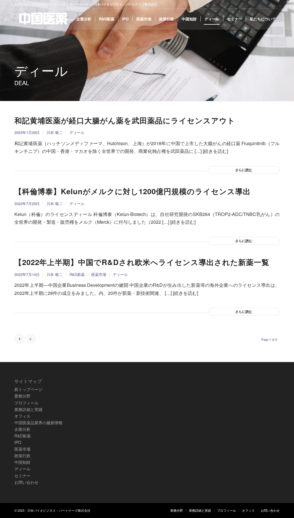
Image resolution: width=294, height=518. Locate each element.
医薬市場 (98, 274)
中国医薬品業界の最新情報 (38, 422)
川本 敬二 (55, 132)
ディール (76, 132)
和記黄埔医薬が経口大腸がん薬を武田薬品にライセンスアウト (124, 120)
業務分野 (22, 396)
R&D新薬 (77, 274)
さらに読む (243, 169)
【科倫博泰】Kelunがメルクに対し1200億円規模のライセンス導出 (132, 191)
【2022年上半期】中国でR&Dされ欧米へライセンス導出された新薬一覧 (141, 262)
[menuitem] (84, 19)
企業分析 (22, 429)
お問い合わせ (26, 482)
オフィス (22, 416)
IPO (17, 442)
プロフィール (26, 403)
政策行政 (22, 455)
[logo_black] (43, 19)
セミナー (22, 475)
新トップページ (28, 389)
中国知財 (22, 462)
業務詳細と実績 (28, 409)
